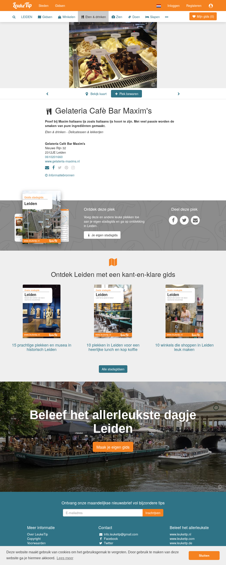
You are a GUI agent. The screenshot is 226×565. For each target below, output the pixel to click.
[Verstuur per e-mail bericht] (195, 220)
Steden (44, 5)
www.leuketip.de (181, 543)
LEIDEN (26, 17)
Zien (118, 17)
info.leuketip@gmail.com (121, 534)
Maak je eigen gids (113, 447)
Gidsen (60, 5)
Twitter (108, 543)
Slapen (154, 17)
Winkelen (68, 17)
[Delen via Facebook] (173, 220)
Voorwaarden (36, 543)
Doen (136, 17)
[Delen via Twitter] (184, 220)
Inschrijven (152, 513)
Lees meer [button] (65, 558)
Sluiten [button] (204, 555)
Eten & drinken (95, 17)
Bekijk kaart (98, 93)
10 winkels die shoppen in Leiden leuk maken (184, 347)
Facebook (111, 538)
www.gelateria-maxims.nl (62, 161)
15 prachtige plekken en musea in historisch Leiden (41, 347)
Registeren (194, 5)
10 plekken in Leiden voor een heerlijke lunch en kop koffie (113, 347)
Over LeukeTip (37, 534)
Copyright (34, 538)
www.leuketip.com (182, 538)
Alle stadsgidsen (113, 369)
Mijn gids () (205, 16)
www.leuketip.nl (180, 534)
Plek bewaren (128, 93)
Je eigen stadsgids (104, 235)
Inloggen (174, 5)
